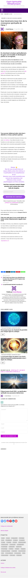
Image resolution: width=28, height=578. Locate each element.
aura (3, 540)
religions (17, 548)
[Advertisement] (14, 465)
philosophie (12, 546)
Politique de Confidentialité (7, 526)
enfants (15, 542)
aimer (3, 538)
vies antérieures (9, 553)
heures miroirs (5, 544)
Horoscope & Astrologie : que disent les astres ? (11, 328)
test (3, 553)
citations (16, 540)
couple (3, 542)
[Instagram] (7, 521)
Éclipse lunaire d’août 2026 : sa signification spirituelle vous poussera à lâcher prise (13, 392)
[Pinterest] (18, 271)
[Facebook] (3, 271)
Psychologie (4, 548)
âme (5, 71)
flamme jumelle (22, 542)
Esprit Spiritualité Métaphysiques (14, 3)
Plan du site (3, 572)
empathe (9, 542)
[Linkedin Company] (13, 521)
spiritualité (15, 551)
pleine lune (19, 546)
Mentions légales (4, 530)
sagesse (23, 548)
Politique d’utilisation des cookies (8, 567)
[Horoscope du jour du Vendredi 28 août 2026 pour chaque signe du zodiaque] (14, 319)
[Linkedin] (13, 271)
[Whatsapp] (23, 271)
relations (11, 548)
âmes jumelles (5, 555)
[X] (8, 271)
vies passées (18, 553)
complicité (22, 540)
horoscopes (13, 544)
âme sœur (13, 555)
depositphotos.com (5, 240)
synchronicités (22, 551)
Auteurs (2, 563)
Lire (3, 334)
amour (8, 538)
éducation (19, 555)
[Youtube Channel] (16, 521)
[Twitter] (5, 521)
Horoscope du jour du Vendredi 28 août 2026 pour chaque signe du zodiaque (14, 330)
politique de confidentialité (11, 202)
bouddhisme (9, 540)
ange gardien (14, 538)
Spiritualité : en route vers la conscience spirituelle (13, 370)
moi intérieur (6, 140)
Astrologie (22, 538)
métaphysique (21, 544)
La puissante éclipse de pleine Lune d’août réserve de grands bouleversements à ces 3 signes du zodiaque (13, 358)
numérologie (4, 546)
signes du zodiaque (6, 551)
